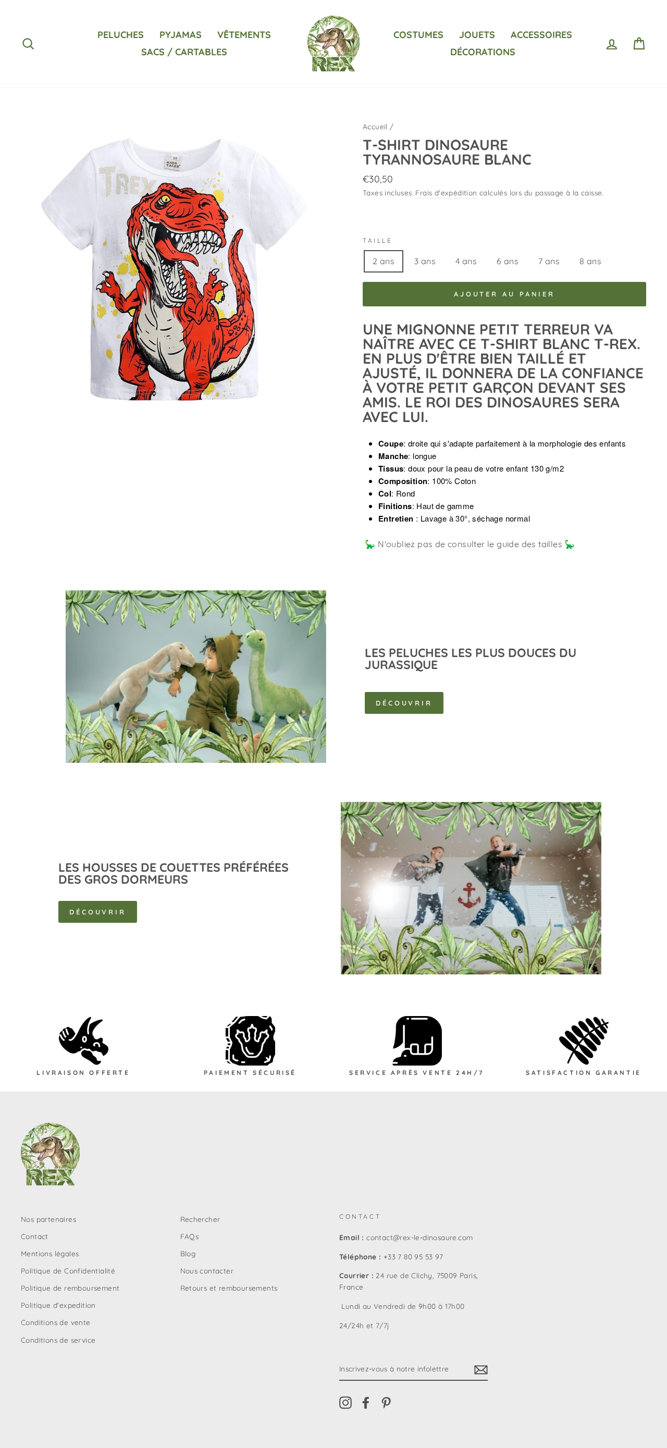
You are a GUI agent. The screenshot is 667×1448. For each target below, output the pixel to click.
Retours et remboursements (229, 1287)
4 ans (466, 261)
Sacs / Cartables (184, 52)
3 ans (425, 261)
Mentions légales (50, 1253)
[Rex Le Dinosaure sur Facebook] (366, 1402)
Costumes (418, 35)
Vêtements (244, 35)
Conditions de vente (56, 1322)
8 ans (590, 261)
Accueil (375, 126)
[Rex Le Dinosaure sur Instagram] (345, 1402)
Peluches (120, 35)
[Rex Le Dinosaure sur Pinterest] (386, 1402)
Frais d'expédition (446, 192)
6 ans (507, 261)
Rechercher (200, 1219)
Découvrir (404, 703)
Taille (378, 240)
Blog (188, 1253)
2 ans (383, 261)
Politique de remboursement (70, 1287)
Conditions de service (58, 1339)
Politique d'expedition (58, 1305)
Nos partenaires (48, 1219)
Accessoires (541, 35)
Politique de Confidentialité (68, 1270)
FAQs (189, 1236)
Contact (34, 1236)
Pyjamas (180, 35)
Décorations (482, 52)
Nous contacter (207, 1270)
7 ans (549, 261)
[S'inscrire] (481, 1369)
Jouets (477, 35)
